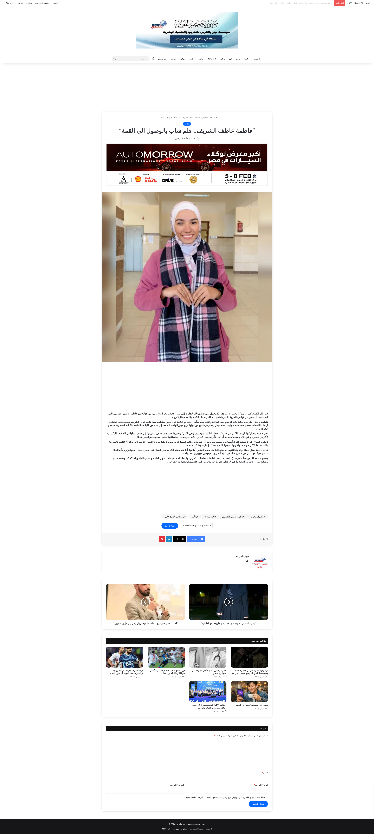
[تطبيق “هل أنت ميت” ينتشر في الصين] (249, 691)
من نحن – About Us (14, 3)
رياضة (246, 58)
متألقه (194, 516)
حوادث (201, 58)
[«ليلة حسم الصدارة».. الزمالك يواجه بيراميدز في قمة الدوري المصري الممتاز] (124, 657)
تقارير (204, 117)
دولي (238, 58)
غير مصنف (161, 58)
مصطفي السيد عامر (174, 516)
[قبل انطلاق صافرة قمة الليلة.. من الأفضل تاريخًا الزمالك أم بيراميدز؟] (166, 657)
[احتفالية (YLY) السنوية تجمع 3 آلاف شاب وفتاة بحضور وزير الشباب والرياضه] (207, 691)
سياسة (173, 58)
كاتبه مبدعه (209, 516)
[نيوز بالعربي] (187, 30)
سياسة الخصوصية (42, 3)
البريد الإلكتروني (261, 785)
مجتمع (222, 58)
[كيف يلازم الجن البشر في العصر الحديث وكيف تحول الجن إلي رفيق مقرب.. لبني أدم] (249, 657)
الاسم (265, 772)
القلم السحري (257, 516)
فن (230, 58)
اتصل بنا (29, 3)
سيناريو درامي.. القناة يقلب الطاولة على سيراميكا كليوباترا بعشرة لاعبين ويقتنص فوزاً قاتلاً (296, 3)
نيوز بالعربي (242, 555)
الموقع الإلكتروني (177, 785)
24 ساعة (212, 58)
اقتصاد (191, 58)
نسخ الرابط (170, 525)
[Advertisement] (187, 86)
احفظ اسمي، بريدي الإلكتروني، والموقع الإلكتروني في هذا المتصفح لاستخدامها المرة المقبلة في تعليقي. (224, 797)
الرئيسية (55, 3)
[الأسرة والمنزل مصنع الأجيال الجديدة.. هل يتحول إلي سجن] (207, 657)
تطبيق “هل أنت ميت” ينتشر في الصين (252, 705)
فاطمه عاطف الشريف (233, 516)
